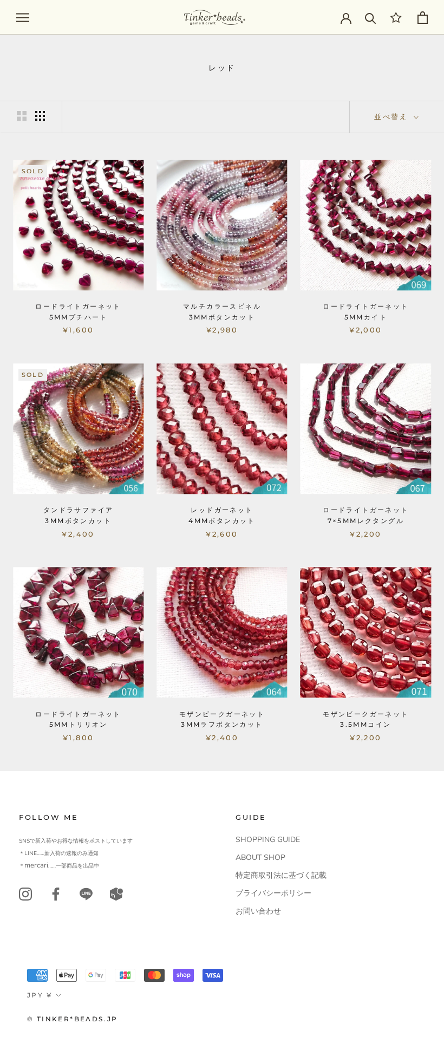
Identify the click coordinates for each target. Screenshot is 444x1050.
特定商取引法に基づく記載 (281, 875)
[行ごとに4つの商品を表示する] (40, 116)
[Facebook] (55, 894)
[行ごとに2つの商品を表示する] (22, 116)
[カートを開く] (422, 17)
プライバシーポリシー (273, 893)
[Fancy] (86, 894)
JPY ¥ (39, 995)
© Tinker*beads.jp (72, 1019)
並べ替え (393, 116)
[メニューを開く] (22, 17)
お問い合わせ (258, 911)
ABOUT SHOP (260, 857)
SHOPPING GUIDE (268, 839)
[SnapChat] (116, 894)
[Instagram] (25, 894)
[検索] (370, 17)
